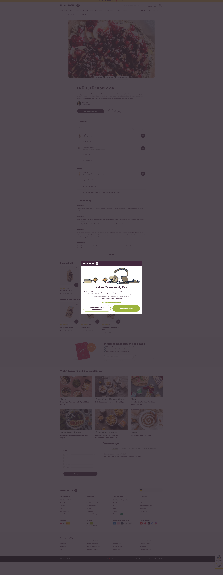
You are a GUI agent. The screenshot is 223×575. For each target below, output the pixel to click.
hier (123, 296)
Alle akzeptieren (126, 308)
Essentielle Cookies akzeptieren (96, 308)
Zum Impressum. (117, 298)
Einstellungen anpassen (111, 302)
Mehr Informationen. (107, 298)
